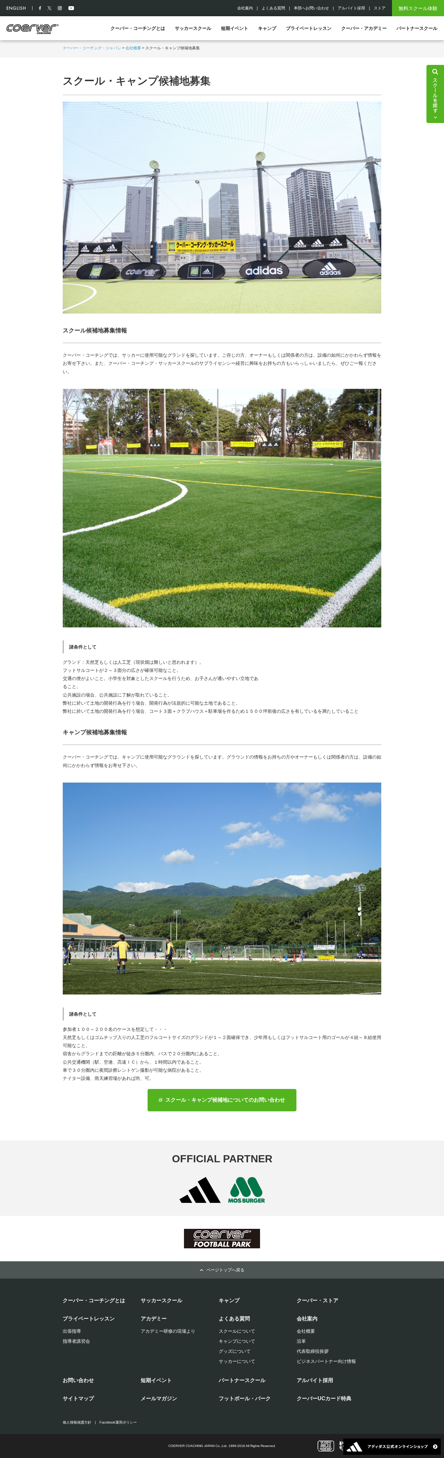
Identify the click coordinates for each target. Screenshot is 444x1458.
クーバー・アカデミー (364, 28)
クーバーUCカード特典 (324, 1398)
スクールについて (237, 1331)
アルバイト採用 (351, 8)
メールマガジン (159, 1398)
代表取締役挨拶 (313, 1351)
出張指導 (72, 1331)
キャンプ (267, 28)
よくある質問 (273, 8)
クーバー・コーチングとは (138, 28)
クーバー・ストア (317, 1300)
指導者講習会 (76, 1341)
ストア (379, 8)
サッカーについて (237, 1361)
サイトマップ (78, 1398)
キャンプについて (237, 1341)
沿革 (301, 1341)
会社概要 (133, 48)
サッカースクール (193, 28)
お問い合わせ (78, 1380)
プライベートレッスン (309, 28)
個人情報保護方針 (77, 1422)
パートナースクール (417, 28)
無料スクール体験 (417, 8)
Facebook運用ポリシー (118, 1422)
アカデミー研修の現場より (168, 1331)
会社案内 (245, 8)
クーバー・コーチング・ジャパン (92, 48)
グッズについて (235, 1351)
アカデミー (154, 1318)
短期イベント (234, 28)
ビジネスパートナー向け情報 (326, 1361)
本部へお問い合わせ (311, 8)
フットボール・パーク (245, 1398)
